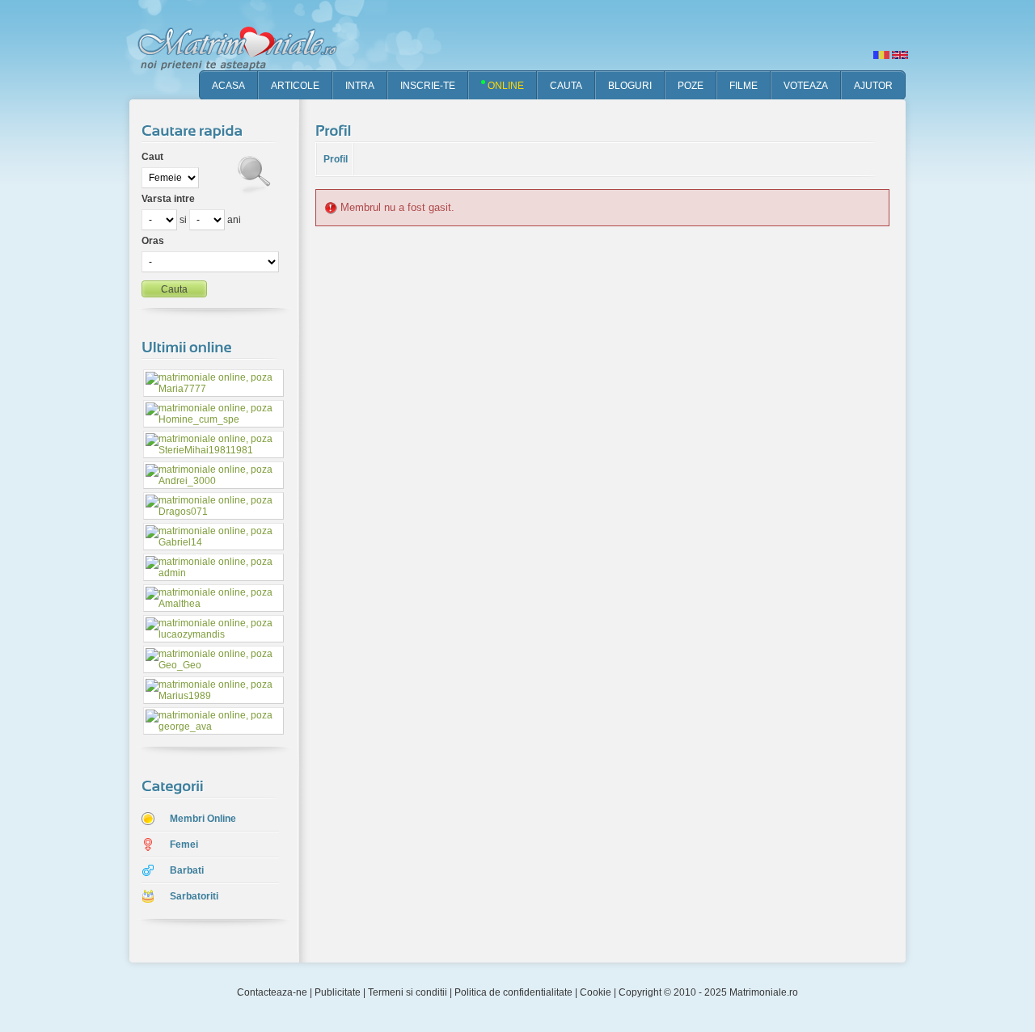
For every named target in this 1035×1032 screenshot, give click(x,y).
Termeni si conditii (407, 992)
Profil (335, 159)
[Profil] (335, 130)
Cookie (595, 992)
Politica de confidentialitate (513, 992)
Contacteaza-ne (272, 992)
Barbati (187, 870)
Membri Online (203, 818)
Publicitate (338, 992)
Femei (184, 844)
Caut (152, 156)
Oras (153, 240)
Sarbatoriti (194, 896)
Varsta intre (168, 198)
